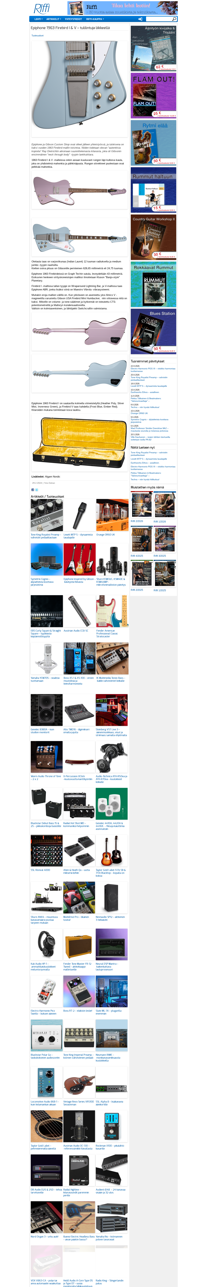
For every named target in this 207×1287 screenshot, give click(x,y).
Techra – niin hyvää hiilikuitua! (145, 407)
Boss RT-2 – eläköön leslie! (77, 1011)
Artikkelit (52, 19)
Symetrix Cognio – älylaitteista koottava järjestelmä (42, 582)
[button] (80, 138)
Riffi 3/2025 (160, 556)
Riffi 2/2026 (137, 521)
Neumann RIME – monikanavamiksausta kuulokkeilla (108, 1058)
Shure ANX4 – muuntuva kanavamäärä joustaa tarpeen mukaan (44, 920)
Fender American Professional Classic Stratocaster (107, 634)
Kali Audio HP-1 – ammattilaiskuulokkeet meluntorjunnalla (43, 967)
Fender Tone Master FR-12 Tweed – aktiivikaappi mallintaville (77, 967)
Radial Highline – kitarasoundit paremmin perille (76, 1193)
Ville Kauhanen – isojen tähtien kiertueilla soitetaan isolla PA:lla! (150, 438)
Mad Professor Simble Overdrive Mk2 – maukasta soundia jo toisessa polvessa (150, 429)
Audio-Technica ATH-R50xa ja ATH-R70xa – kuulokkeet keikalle (111, 779)
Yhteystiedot (73, 19)
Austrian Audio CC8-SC (76, 631)
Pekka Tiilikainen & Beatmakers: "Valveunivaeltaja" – (146, 399)
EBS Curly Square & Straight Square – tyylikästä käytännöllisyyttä (46, 634)
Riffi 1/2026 (160, 521)
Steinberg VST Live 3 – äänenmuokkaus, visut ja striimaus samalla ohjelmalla (111, 732)
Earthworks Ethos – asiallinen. (145, 392)
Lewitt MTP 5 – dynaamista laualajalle (149, 386)
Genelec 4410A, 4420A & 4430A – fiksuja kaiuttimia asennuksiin (110, 826)
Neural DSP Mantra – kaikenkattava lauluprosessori (107, 967)
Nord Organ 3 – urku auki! (44, 1236)
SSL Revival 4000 (40, 870)
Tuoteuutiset (37, 35)
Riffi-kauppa (94, 19)
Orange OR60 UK (105, 535)
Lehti (38, 19)
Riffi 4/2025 (137, 556)
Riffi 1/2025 (160, 590)
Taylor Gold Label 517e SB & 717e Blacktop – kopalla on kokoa (111, 873)
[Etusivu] (42, 9)
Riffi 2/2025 (137, 590)
